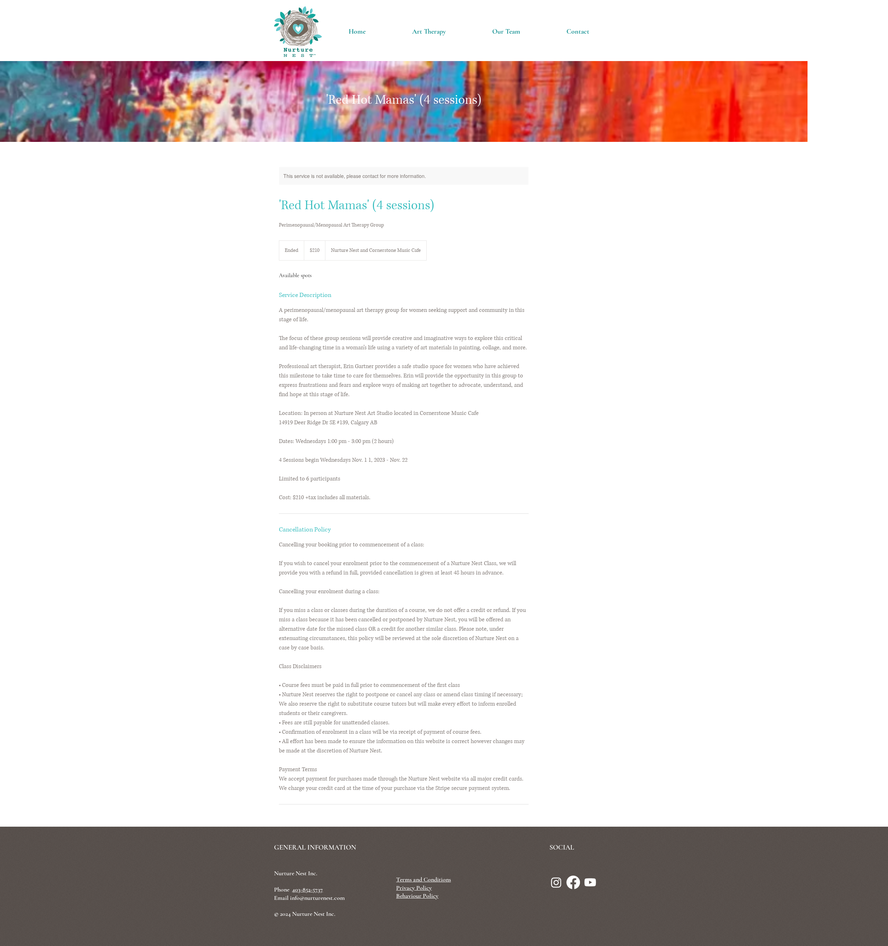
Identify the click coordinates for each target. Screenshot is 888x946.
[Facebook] (573, 882)
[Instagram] (556, 882)
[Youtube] (590, 882)
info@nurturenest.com (317, 898)
